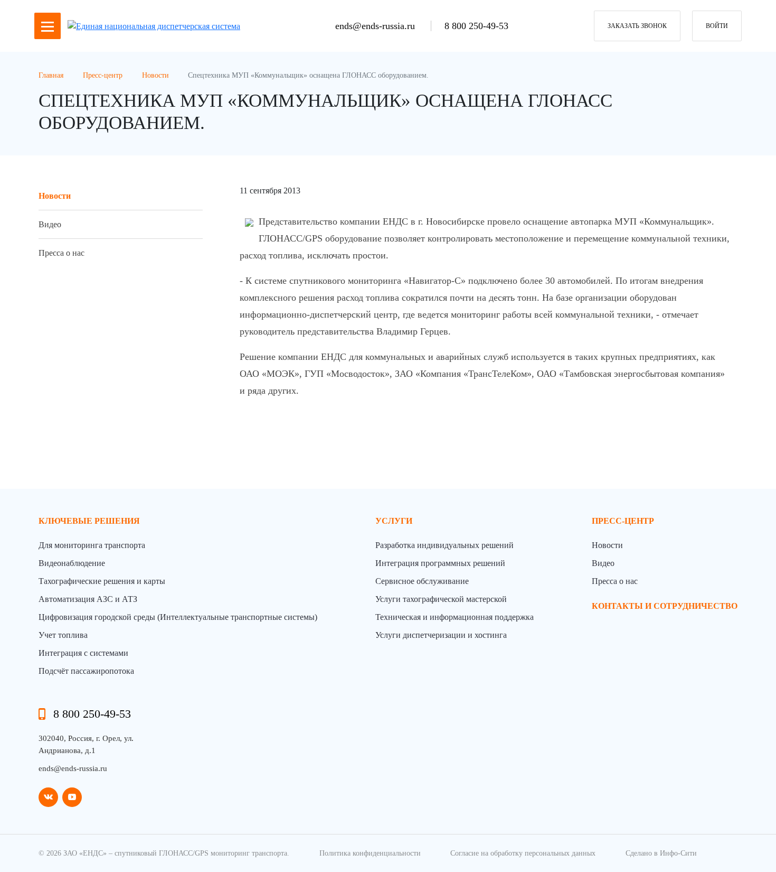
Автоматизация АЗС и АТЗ (88, 599)
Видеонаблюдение (72, 563)
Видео (50, 224)
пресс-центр (623, 520)
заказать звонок (637, 26)
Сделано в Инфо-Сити (661, 853)
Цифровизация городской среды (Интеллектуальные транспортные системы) (178, 617)
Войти (717, 26)
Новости (55, 195)
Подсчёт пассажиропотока (86, 670)
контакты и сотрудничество (664, 605)
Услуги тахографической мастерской (441, 599)
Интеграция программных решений (440, 563)
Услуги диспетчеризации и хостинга (441, 634)
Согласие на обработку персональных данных (522, 853)
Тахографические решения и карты (102, 581)
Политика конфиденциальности (370, 853)
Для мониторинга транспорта (92, 545)
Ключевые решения (89, 520)
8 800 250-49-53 (476, 26)
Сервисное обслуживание (422, 581)
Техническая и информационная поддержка (454, 617)
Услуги (393, 520)
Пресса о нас (61, 252)
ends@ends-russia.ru (376, 26)
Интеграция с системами (83, 652)
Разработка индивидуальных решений (444, 545)
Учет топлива (63, 634)
